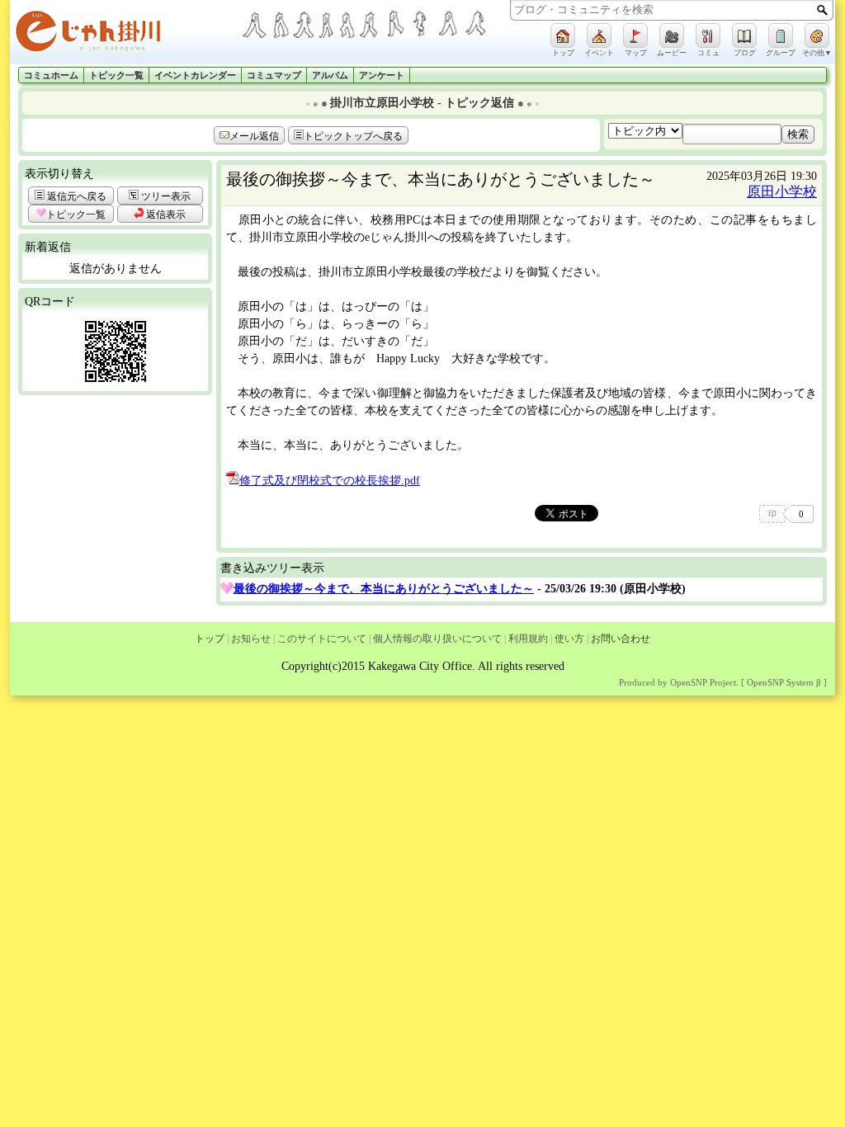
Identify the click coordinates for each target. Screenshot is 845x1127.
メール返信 (254, 136)
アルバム (330, 75)
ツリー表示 (165, 196)
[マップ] (635, 35)
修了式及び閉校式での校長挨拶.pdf (329, 480)
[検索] (822, 10)
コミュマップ (274, 75)
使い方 (569, 638)
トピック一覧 (116, 75)
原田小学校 (782, 192)
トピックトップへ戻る (353, 136)
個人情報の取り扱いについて (437, 638)
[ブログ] (744, 35)
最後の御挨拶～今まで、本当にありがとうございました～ (384, 588)
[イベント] (599, 35)
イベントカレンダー (195, 75)
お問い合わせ (620, 638)
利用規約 (528, 638)
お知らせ (251, 638)
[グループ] (780, 35)
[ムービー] (671, 35)
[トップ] (562, 35)
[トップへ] (125, 34)
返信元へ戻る (75, 196)
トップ (209, 638)
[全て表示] (227, 588)
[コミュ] (708, 35)
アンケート (381, 75)
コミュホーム (51, 75)
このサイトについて (321, 638)
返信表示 (165, 214)
